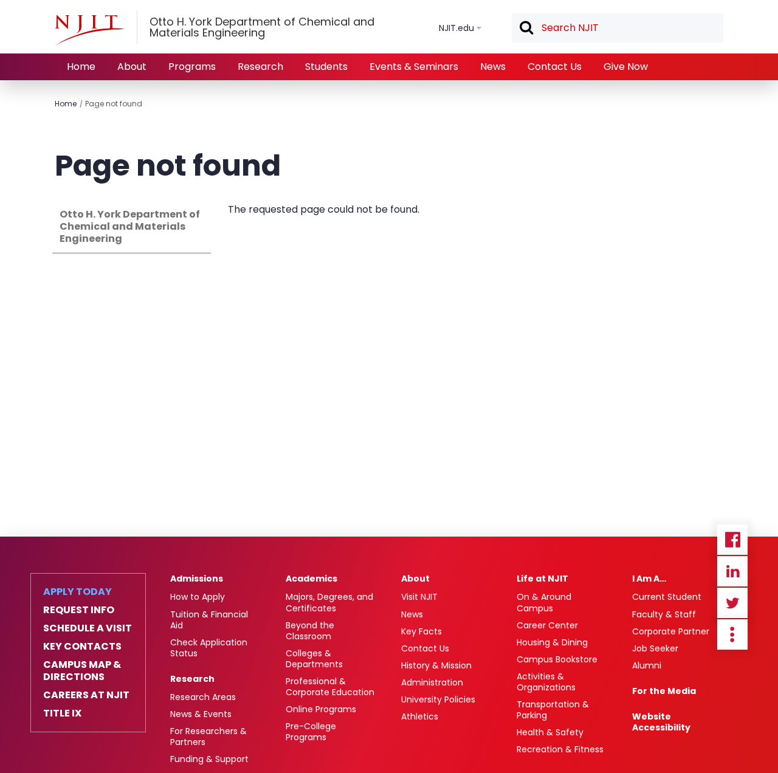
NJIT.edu (456, 28)
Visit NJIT (419, 596)
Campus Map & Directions (82, 671)
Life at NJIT (542, 578)
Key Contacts (82, 647)
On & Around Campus (544, 602)
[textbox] (617, 28)
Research (260, 67)
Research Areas (203, 697)
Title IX (62, 713)
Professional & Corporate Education (330, 687)
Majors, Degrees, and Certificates (329, 602)
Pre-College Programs (311, 732)
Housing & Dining (552, 642)
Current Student (666, 596)
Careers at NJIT (86, 695)
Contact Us (555, 67)
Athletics (419, 716)
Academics (311, 578)
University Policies (438, 699)
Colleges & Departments (314, 659)
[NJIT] (89, 30)
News (493, 67)
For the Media (664, 690)
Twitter (732, 603)
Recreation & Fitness (560, 749)
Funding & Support (209, 759)
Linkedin (732, 571)
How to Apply (197, 596)
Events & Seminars (414, 67)
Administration (432, 682)
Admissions (196, 578)
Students (326, 67)
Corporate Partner (670, 631)
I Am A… (649, 578)
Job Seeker (655, 648)
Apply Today (77, 592)
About (131, 67)
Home (81, 67)
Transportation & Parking (553, 710)
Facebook (732, 539)
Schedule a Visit (87, 628)
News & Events (201, 714)
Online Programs (321, 709)
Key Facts (421, 631)
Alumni (646, 665)
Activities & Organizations (546, 682)
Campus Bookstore (557, 659)
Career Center (547, 625)
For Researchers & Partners (208, 736)
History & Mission (436, 665)
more (732, 634)
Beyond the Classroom (310, 631)
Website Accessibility (661, 722)
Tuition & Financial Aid (209, 620)
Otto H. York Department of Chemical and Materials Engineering (130, 226)
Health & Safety (550, 732)
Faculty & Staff (664, 614)
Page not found (113, 103)
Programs (192, 67)
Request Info (78, 610)
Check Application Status (208, 648)
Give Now (626, 67)
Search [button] (526, 28)
